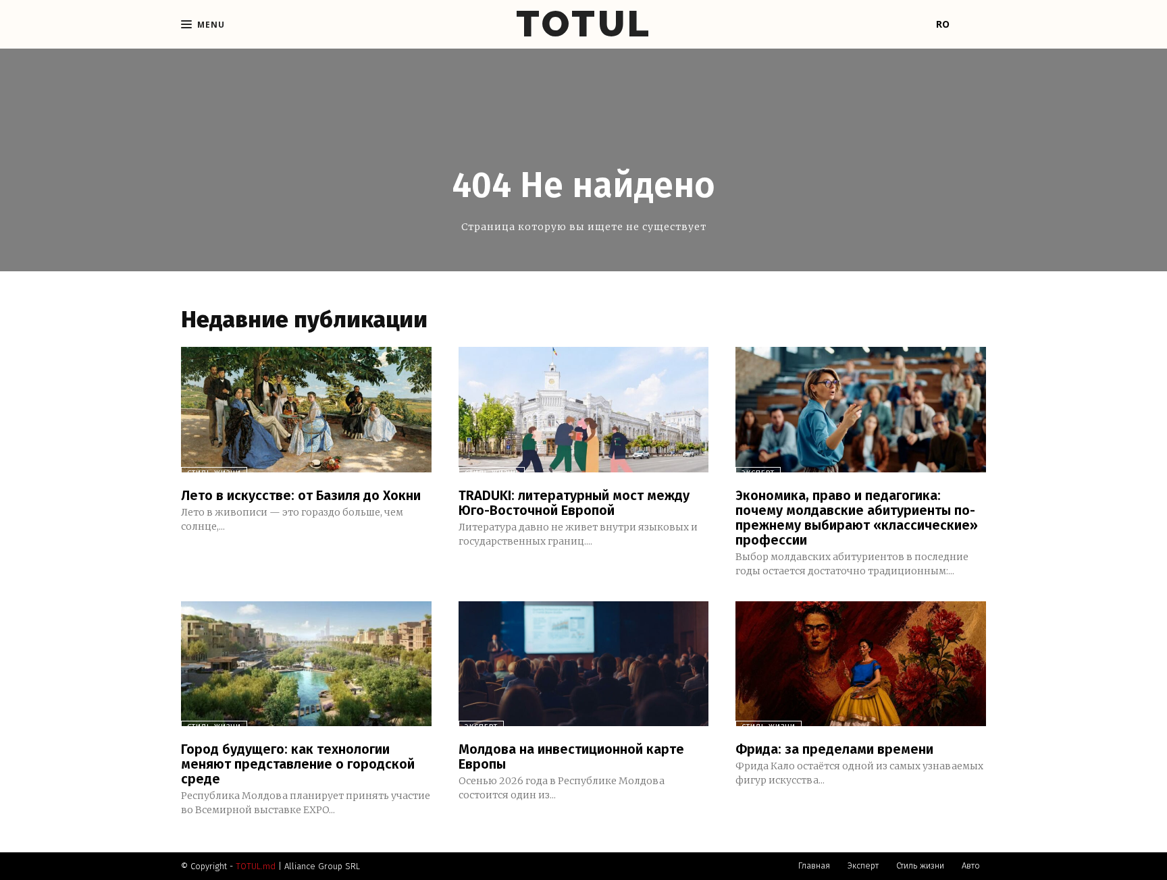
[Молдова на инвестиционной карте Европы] (584, 663)
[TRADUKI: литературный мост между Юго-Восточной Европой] (584, 409)
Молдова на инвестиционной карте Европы (571, 756)
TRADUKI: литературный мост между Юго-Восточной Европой (574, 502)
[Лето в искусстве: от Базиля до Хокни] (306, 409)
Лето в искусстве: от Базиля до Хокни (301, 495)
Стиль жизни (214, 473)
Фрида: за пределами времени (834, 749)
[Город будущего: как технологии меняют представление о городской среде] (306, 663)
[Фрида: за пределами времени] (860, 663)
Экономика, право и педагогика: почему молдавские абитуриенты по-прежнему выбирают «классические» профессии (856, 517)
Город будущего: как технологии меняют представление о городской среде (298, 764)
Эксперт (758, 473)
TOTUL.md (256, 866)
